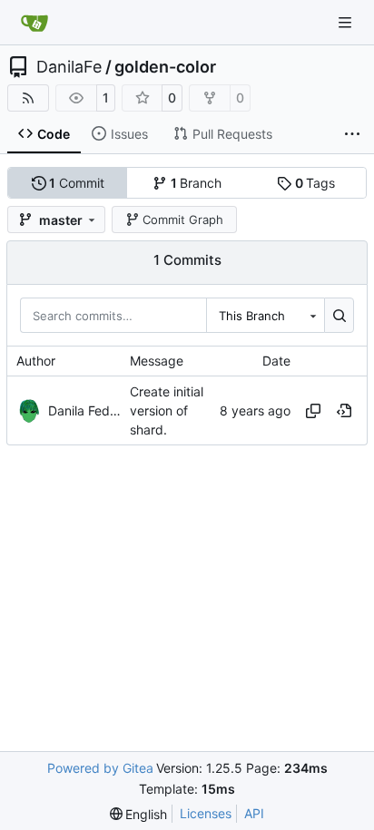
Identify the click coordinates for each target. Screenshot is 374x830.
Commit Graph (183, 219)
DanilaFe (69, 67)
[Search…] (339, 315)
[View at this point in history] (344, 411)
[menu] (139, 814)
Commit (76, 182)
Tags (315, 182)
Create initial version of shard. (166, 410)
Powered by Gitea (100, 768)
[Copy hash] (313, 411)
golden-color (165, 67)
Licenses (205, 813)
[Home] (34, 22)
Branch (196, 182)
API (254, 813)
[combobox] (265, 315)
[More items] (352, 134)
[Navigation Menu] (347, 22)
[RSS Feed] (28, 98)
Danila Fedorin (84, 410)
